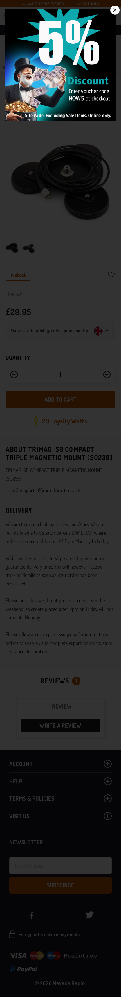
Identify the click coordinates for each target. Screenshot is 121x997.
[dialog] (60, 498)
